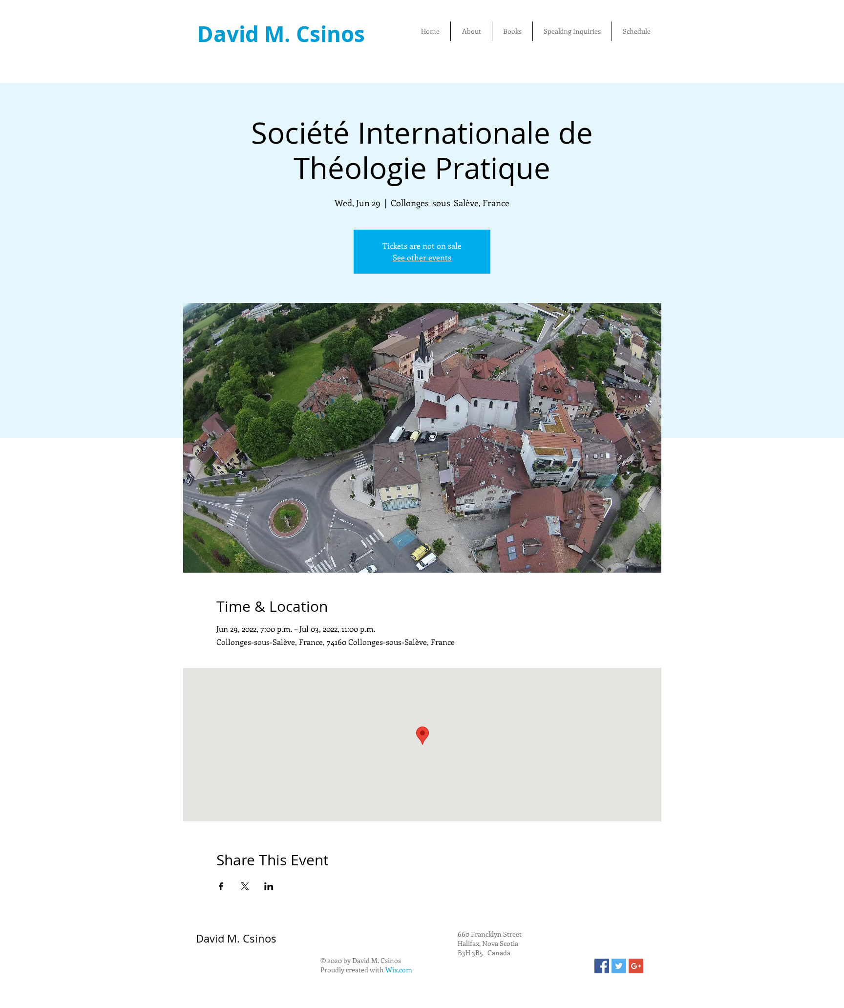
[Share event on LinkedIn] (269, 886)
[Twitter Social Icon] (619, 966)
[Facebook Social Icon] (601, 966)
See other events (422, 257)
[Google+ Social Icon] (636, 966)
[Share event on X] (245, 886)
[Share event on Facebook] (221, 886)
